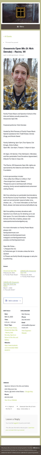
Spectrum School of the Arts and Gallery (11, 337)
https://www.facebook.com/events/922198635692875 (11, 347)
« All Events (7, 36)
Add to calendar (13, 301)
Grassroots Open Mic (9, 271)
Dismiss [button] (37, 448)
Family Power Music (11, 328)
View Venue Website (11, 400)
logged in (16, 423)
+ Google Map (28, 391)
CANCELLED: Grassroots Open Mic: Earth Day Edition (11, 284)
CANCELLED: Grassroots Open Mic (28, 272)
